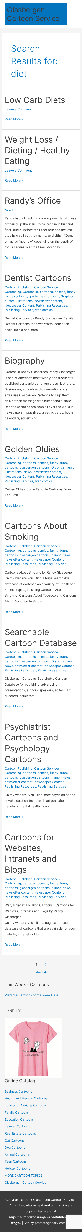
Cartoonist (30, 292)
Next (41, 972)
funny (71, 292)
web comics (44, 310)
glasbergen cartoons (44, 296)
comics (60, 292)
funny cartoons (16, 296)
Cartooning (13, 292)
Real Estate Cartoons (20, 1133)
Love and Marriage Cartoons (26, 1105)
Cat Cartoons (14, 1140)
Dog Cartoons (15, 1147)
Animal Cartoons (17, 1154)
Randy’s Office (33, 201)
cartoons (46, 292)
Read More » (14, 119)
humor (9, 301)
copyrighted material (41, 1211)
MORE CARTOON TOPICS (23, 1175)
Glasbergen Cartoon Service (25, 1182)
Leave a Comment (18, 109)
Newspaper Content (19, 305)
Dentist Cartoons (38, 278)
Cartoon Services (47, 287)
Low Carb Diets (35, 100)
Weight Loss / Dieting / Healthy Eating (37, 150)
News (9, 210)
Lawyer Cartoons (17, 1126)
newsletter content (48, 301)
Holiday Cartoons (17, 1168)
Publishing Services (19, 310)
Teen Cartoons (15, 1161)
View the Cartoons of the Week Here (31, 995)
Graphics (67, 296)
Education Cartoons (19, 1119)
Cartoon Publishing (18, 287)
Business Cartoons (18, 1091)
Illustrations (24, 301)
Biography (25, 361)
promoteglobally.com (50, 1223)
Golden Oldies (32, 449)
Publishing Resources (51, 305)
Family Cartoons (17, 1112)
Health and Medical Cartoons (26, 1098)
